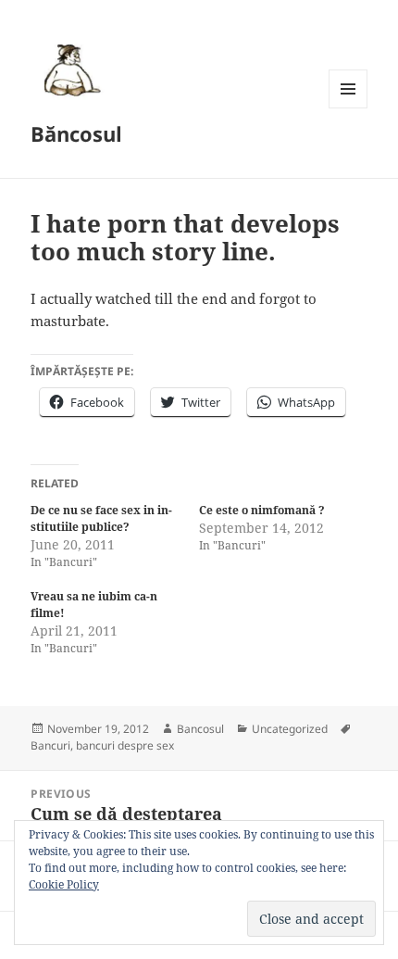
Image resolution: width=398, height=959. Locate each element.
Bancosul (200, 729)
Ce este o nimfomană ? (262, 510)
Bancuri (50, 745)
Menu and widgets (348, 107)
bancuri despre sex (125, 745)
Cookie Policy (64, 884)
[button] (69, 69)
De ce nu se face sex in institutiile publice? (101, 518)
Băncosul (76, 133)
